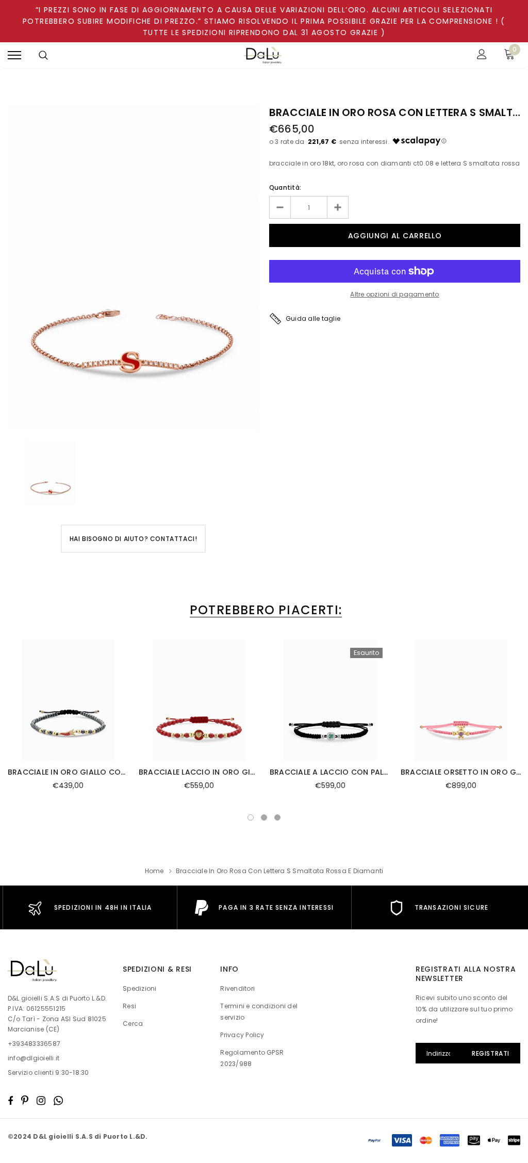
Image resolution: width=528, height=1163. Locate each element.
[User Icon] (482, 55)
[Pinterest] (24, 1100)
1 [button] (251, 817)
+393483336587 (34, 1043)
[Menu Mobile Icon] (14, 55)
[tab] (264, 610)
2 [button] (264, 817)
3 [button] (277, 817)
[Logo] (263, 55)
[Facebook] (10, 1100)
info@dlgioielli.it (33, 1058)
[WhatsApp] (58, 1100)
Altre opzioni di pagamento (394, 294)
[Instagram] (41, 1100)
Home (154, 870)
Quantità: (285, 187)
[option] (133, 267)
